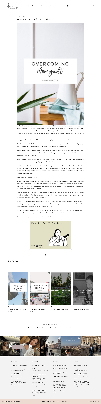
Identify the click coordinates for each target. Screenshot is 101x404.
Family (75, 306)
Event (51, 6)
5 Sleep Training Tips (37, 382)
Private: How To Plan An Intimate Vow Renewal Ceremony (38, 367)
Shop (47, 401)
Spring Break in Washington (59, 309)
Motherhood (31, 6)
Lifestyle (49, 328)
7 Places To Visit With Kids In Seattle (17, 310)
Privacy (58, 401)
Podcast (70, 6)
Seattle (11, 306)
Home (46, 6)
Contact (52, 401)
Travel (57, 6)
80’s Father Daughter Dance (81, 309)
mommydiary (17, 346)
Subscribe (72, 328)
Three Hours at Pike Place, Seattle (38, 310)
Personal (33, 306)
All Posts (29, 328)
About (63, 6)
